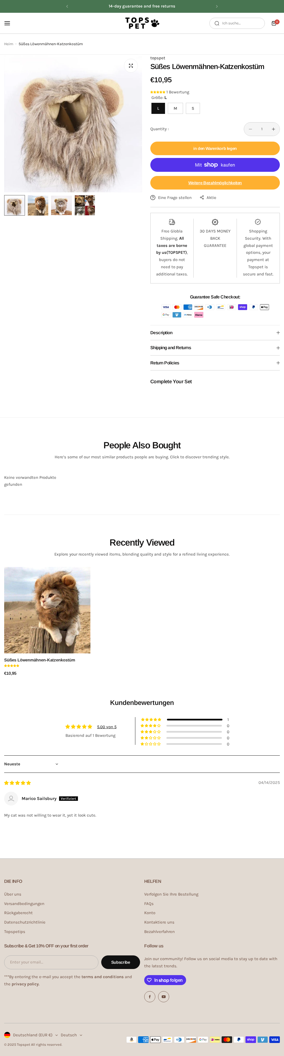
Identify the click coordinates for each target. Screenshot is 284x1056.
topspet (157, 57)
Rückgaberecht (18, 912)
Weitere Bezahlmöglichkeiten (215, 182)
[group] (73, 123)
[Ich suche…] (217, 23)
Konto (149, 912)
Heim (8, 44)
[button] (67, 6)
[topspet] (142, 23)
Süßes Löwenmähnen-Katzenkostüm (39, 660)
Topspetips (14, 931)
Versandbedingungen (24, 903)
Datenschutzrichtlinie (24, 922)
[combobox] (237, 23)
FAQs (149, 903)
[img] (17, 783)
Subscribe (120, 962)
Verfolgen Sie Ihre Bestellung (171, 894)
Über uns (12, 894)
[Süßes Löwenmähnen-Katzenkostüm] (47, 610)
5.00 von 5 (106, 726)
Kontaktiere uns (159, 922)
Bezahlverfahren (159, 931)
